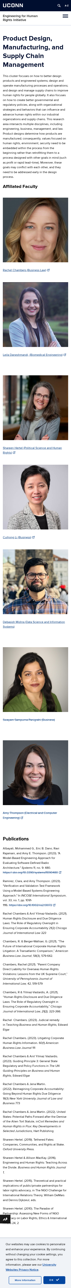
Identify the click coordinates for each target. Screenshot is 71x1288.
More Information (25, 1280)
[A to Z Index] (67, 6)
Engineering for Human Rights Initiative (20, 18)
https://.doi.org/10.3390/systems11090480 (30, 872)
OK (52, 1280)
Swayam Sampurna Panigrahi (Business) (29, 720)
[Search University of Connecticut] (59, 6)
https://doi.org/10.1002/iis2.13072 (30, 905)
